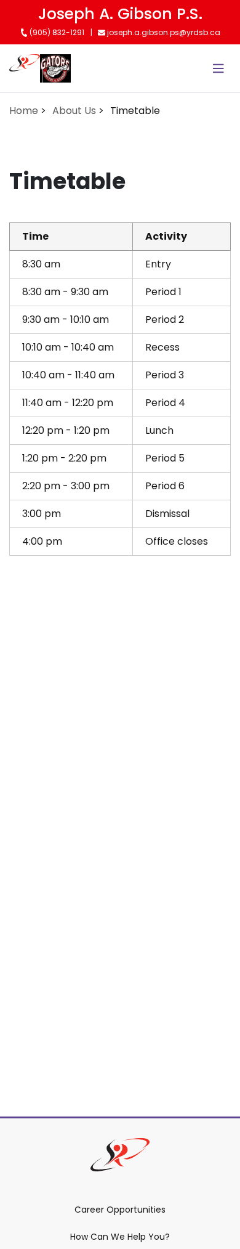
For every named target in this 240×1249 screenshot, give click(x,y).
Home (23, 111)
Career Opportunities (120, 1209)
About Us (74, 111)
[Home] (24, 68)
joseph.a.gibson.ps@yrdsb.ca (162, 32)
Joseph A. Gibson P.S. (120, 14)
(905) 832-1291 (56, 32)
